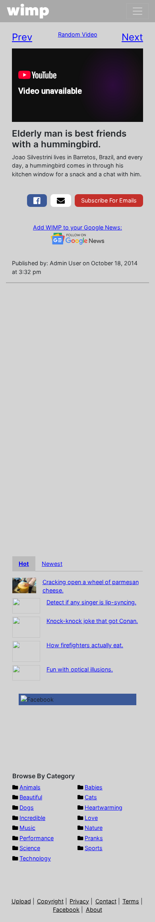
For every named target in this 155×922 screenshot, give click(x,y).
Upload (21, 901)
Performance (36, 838)
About (94, 909)
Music (27, 827)
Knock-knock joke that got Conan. (92, 620)
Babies (94, 787)
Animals (30, 787)
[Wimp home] (28, 11)
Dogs (26, 807)
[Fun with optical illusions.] (26, 672)
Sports (94, 848)
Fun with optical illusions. (79, 669)
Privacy (79, 901)
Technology (35, 858)
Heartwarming (103, 807)
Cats (91, 797)
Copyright (50, 901)
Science (29, 848)
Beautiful (30, 797)
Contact (105, 901)
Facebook (66, 909)
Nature (94, 827)
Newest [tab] (52, 563)
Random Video (77, 34)
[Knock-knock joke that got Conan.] (26, 626)
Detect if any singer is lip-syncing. (91, 602)
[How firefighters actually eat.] (26, 650)
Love (91, 817)
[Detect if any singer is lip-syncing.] (26, 605)
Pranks (94, 838)
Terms (130, 901)
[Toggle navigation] (137, 11)
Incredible (32, 817)
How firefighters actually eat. (84, 645)
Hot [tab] (24, 563)
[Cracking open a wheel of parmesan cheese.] (24, 584)
